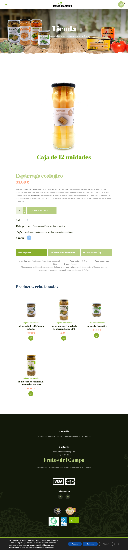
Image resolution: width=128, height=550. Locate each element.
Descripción (24, 252)
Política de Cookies (46, 547)
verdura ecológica (65, 232)
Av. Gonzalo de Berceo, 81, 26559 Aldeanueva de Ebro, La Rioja (64, 436)
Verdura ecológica (57, 226)
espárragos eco (41, 232)
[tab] (31, 252)
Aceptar (75, 544)
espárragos (29, 232)
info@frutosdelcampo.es (64, 451)
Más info (106, 544)
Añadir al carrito (41, 211)
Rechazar (90, 544)
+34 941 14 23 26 (64, 454)
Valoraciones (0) (92, 252)
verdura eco (53, 232)
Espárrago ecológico (41, 226)
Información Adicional (63, 252)
